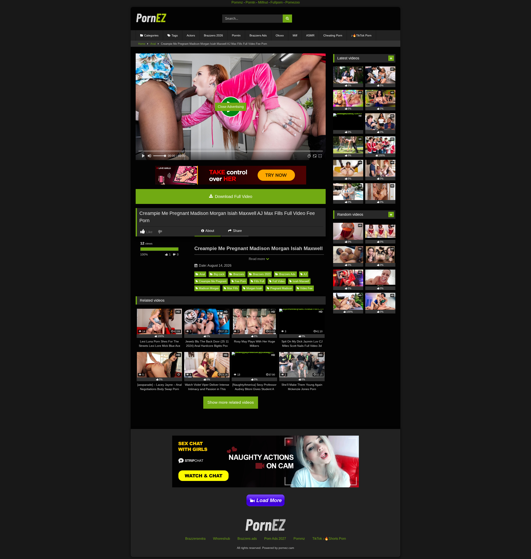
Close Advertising (231, 106)
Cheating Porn (332, 35)
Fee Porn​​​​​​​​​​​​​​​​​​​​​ (240, 281)
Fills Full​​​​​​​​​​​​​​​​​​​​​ (259, 281)
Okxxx (280, 35)
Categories (151, 35)
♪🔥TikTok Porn (361, 35)
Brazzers (238, 274)
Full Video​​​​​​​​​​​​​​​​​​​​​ (279, 281)
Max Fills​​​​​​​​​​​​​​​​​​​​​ (232, 288)
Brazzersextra (195, 538)
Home (141, 43)
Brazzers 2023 (261, 274)
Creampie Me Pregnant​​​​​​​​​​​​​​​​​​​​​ (213, 281)
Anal (153, 43)
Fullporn (276, 2)
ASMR (310, 35)
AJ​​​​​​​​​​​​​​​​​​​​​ (305, 274)
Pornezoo (292, 2)
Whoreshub (221, 538)
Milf (295, 35)
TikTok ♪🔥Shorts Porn (329, 538)
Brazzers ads (247, 538)
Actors (191, 35)
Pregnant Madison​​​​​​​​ (281, 288)
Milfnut (263, 2)
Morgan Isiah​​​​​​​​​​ (254, 288)
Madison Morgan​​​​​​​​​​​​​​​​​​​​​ (209, 288)
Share (237, 231)
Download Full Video (233, 196)
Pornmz (237, 2)
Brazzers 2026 (213, 35)
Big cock (219, 274)
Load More (269, 500)
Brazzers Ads (258, 35)
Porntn (250, 2)
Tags (175, 35)
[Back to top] (518, 547)
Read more (257, 259)
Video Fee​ (306, 288)
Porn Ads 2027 (275, 538)
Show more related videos (230, 402)
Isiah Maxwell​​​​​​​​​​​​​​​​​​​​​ (301, 281)
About (209, 231)
